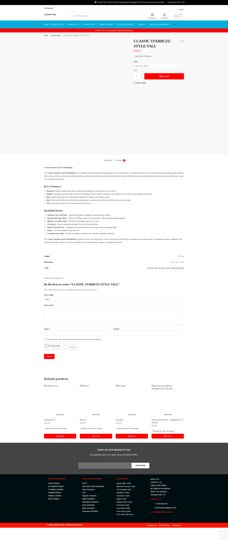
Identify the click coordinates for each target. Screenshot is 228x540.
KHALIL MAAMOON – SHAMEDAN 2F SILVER (167, 421)
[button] (178, 16)
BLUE (168, 268)
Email (117, 329)
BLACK (150, 268)
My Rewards (48, 8)
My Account (152, 18)
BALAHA (119, 420)
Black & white (160, 268)
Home (46, 35)
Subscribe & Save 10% (167, 2)
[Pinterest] (168, 517)
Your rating (49, 295)
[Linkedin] (164, 517)
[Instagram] (160, 517)
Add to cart (164, 76)
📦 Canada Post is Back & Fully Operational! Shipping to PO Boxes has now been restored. (121, 2)
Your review (49, 305)
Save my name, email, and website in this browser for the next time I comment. (74, 339)
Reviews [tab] (120, 160)
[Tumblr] (172, 517)
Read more (60, 436)
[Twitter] (156, 517)
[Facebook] (152, 517)
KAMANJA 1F (49, 420)
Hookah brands (56, 35)
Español (181, 9)
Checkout (164, 18)
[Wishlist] (72, 388)
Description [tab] (108, 160)
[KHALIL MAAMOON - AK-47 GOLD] (183, 41)
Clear (135, 70)
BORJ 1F (83, 420)
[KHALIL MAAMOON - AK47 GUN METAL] (180, 41)
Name (47, 329)
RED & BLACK (178, 268)
